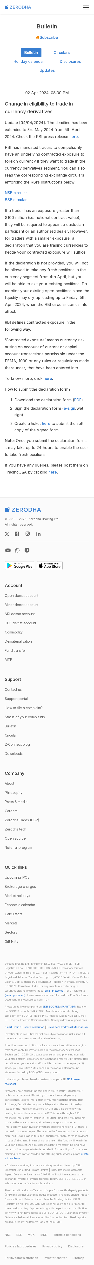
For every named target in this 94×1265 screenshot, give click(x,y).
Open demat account (21, 595)
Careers (11, 811)
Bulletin (31, 52)
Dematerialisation (18, 641)
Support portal (16, 699)
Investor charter (55, 1258)
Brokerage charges (20, 886)
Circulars (62, 52)
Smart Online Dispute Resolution (24, 1027)
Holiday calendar (28, 61)
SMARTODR (68, 1006)
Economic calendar (20, 905)
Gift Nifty (11, 941)
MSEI (43, 1235)
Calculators (13, 914)
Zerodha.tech (15, 829)
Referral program (18, 847)
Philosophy (13, 793)
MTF (8, 660)
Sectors (11, 932)
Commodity (14, 632)
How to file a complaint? (24, 708)
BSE (19, 1235)
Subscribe (48, 37)
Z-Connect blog (17, 744)
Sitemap (78, 1258)
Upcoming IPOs (17, 877)
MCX (31, 1235)
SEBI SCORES (50, 1006)
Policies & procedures (21, 1246)
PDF (77, 399)
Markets (11, 923)
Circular (11, 735)
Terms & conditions (67, 1235)
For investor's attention (21, 1258)
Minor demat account (21, 605)
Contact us (13, 689)
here (73, 136)
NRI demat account (20, 614)
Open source (15, 838)
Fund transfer (15, 650)
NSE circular (16, 192)
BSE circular (16, 199)
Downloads (14, 753)
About (9, 783)
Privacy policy (52, 1246)
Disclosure (76, 1246)
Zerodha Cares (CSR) (22, 820)
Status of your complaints (25, 717)
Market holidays (17, 896)
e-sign (69, 408)
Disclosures (70, 61)
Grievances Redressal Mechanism (67, 1027)
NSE (8, 1235)
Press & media (16, 802)
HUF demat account (20, 623)
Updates (47, 70)
